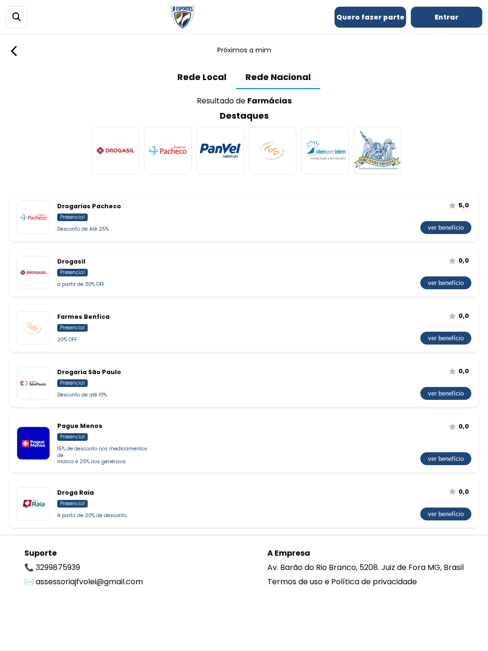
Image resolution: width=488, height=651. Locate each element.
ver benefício (446, 227)
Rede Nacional (278, 77)
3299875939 (58, 567)
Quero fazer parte (370, 17)
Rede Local (201, 77)
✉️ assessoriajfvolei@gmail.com (83, 581)
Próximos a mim (244, 50)
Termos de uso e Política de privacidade (342, 581)
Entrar (446, 17)
